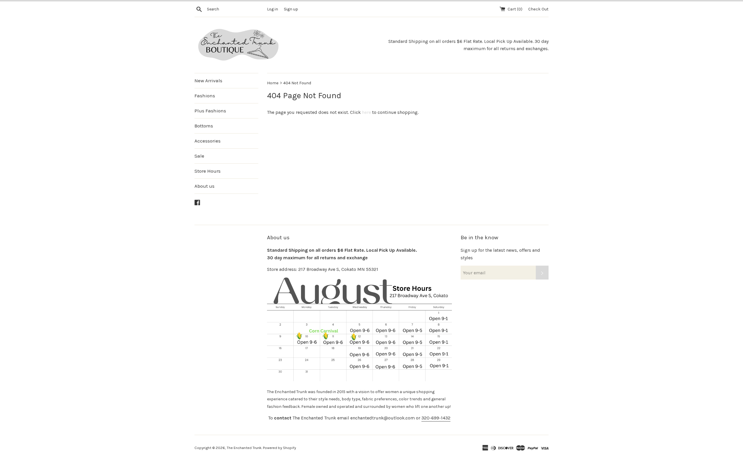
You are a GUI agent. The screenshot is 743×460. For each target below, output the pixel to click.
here (366, 112)
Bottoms (203, 126)
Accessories (207, 141)
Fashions (204, 95)
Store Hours (207, 171)
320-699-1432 (435, 418)
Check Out (538, 9)
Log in (272, 9)
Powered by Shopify (279, 448)
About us (204, 186)
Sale (199, 156)
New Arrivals (208, 80)
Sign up (291, 9)
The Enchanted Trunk (244, 448)
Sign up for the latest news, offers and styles (500, 253)
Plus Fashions (210, 111)
